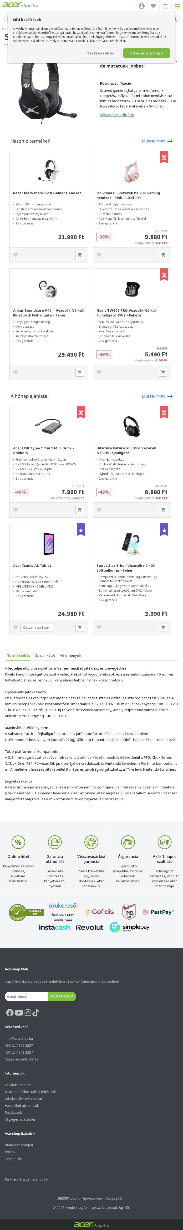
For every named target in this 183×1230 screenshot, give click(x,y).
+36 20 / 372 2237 (19, 1052)
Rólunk (10, 1152)
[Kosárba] (79, 255)
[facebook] (10, 1012)
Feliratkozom (62, 996)
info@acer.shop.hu (19, 1038)
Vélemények (70, 655)
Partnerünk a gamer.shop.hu (26, 1179)
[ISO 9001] (126, 912)
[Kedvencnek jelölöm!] (16, 255)
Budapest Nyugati (19, 1145)
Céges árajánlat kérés (21, 1059)
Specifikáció (45, 655)
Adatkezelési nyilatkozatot (30, 41)
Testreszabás (100, 53)
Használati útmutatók (22, 1105)
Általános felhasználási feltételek (30, 1091)
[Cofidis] (98, 912)
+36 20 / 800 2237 (19, 1045)
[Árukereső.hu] (63, 907)
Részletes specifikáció (117, 114)
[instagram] (28, 1012)
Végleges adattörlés (20, 1119)
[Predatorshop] (92, 1199)
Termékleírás (18, 655)
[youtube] (19, 1012)
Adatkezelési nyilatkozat (23, 1098)
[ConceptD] (113, 1199)
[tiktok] (35, 1012)
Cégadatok (13, 1159)
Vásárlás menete (18, 1085)
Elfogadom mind (146, 53)
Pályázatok (13, 1112)
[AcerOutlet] (68, 1199)
